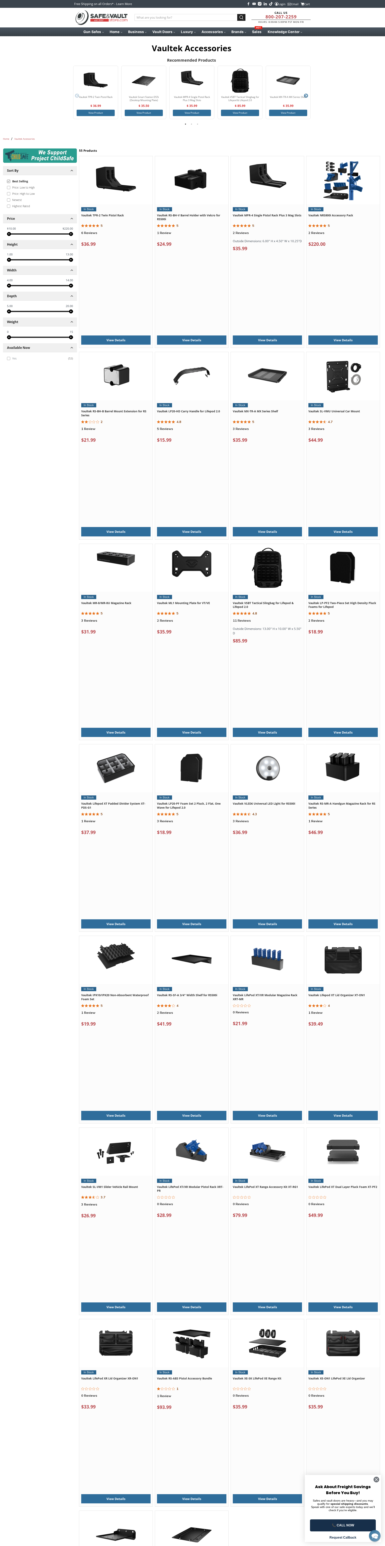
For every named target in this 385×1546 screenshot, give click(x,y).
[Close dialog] (376, 1480)
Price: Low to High (23, 187)
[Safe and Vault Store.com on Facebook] (248, 4)
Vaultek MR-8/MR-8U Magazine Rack (106, 603)
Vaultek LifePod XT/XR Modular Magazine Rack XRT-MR (265, 997)
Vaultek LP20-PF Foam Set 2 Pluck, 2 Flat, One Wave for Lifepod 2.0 (189, 805)
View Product (95, 112)
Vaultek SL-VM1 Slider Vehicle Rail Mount (109, 1187)
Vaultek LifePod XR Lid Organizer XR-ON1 (109, 1378)
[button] (375, 1536)
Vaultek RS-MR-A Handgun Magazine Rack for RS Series (341, 805)
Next (306, 96)
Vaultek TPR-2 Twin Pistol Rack (102, 215)
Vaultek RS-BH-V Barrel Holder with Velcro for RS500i (188, 217)
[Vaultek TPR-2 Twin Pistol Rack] (96, 81)
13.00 (69, 254)
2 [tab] (191, 124)
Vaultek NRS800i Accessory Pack (330, 215)
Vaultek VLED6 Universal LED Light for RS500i (264, 803)
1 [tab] (185, 124)
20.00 (69, 306)
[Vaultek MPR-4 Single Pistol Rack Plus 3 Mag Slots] (192, 81)
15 (71, 331)
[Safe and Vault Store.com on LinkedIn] (265, 4)
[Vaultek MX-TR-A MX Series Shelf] (288, 81)
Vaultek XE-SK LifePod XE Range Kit (257, 1378)
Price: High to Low (23, 194)
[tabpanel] (95, 92)
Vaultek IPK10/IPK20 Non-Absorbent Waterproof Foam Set (115, 997)
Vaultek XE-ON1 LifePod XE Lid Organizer (336, 1378)
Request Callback (342, 1537)
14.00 (69, 280)
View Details (115, 340)
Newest (17, 200)
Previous (77, 96)
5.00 (10, 306)
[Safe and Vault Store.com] (101, 17)
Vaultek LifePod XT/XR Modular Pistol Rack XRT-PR (190, 1189)
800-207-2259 (281, 16)
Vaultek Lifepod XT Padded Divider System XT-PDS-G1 (113, 805)
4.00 (10, 280)
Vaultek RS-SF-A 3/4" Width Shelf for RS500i (187, 995)
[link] (40, 358)
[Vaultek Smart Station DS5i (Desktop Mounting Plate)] (144, 81)
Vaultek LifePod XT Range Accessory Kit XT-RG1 (265, 1187)
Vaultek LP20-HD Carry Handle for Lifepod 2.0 (188, 411)
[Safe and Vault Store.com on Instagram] (259, 4)
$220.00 (68, 228)
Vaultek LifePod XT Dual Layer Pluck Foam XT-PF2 (342, 1187)
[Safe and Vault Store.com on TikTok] (271, 4)
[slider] (9, 234)
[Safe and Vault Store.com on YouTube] (254, 4)
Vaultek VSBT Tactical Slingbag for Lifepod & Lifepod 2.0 (263, 605)
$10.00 (11, 228)
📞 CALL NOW (343, 1525)
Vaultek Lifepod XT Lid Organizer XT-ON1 (336, 995)
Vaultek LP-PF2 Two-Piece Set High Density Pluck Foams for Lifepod (342, 605)
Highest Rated (21, 206)
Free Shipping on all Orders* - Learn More (103, 4)
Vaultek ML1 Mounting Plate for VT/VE (183, 603)
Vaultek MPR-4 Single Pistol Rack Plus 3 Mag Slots (267, 215)
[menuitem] (93, 31)
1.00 (10, 254)
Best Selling (20, 181)
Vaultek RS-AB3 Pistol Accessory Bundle (184, 1378)
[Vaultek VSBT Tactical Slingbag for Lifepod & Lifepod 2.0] (240, 81)
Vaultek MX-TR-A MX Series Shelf (255, 411)
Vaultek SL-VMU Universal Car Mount (334, 411)
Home (6, 139)
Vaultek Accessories (24, 139)
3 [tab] (198, 124)
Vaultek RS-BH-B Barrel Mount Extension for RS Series (113, 413)
